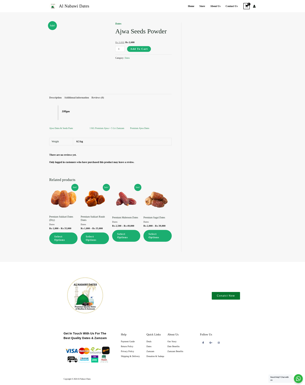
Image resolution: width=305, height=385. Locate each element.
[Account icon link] (254, 6)
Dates (118, 23)
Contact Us (232, 6)
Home (191, 6)
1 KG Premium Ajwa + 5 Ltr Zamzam (107, 128)
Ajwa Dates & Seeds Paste (61, 128)
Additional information (76, 97)
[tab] (55, 97)
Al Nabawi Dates (74, 6)
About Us (215, 6)
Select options (59, 238)
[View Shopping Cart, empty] (246, 6)
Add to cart (139, 49)
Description (55, 97)
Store (202, 6)
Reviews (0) (98, 97)
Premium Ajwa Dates (139, 128)
